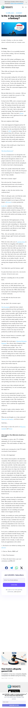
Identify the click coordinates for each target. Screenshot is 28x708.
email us (11, 419)
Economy (19, 13)
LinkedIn (3, 429)
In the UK (4, 206)
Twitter (10, 429)
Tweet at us (4, 419)
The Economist (5, 307)
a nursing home (21, 242)
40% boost (8, 202)
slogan (21, 113)
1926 (9, 131)
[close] (26, 2)
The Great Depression (7, 151)
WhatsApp (22, 426)
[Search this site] (23, 7)
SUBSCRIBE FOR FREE (14, 705)
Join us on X (17, 591)
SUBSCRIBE (14, 585)
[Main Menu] (26, 7)
